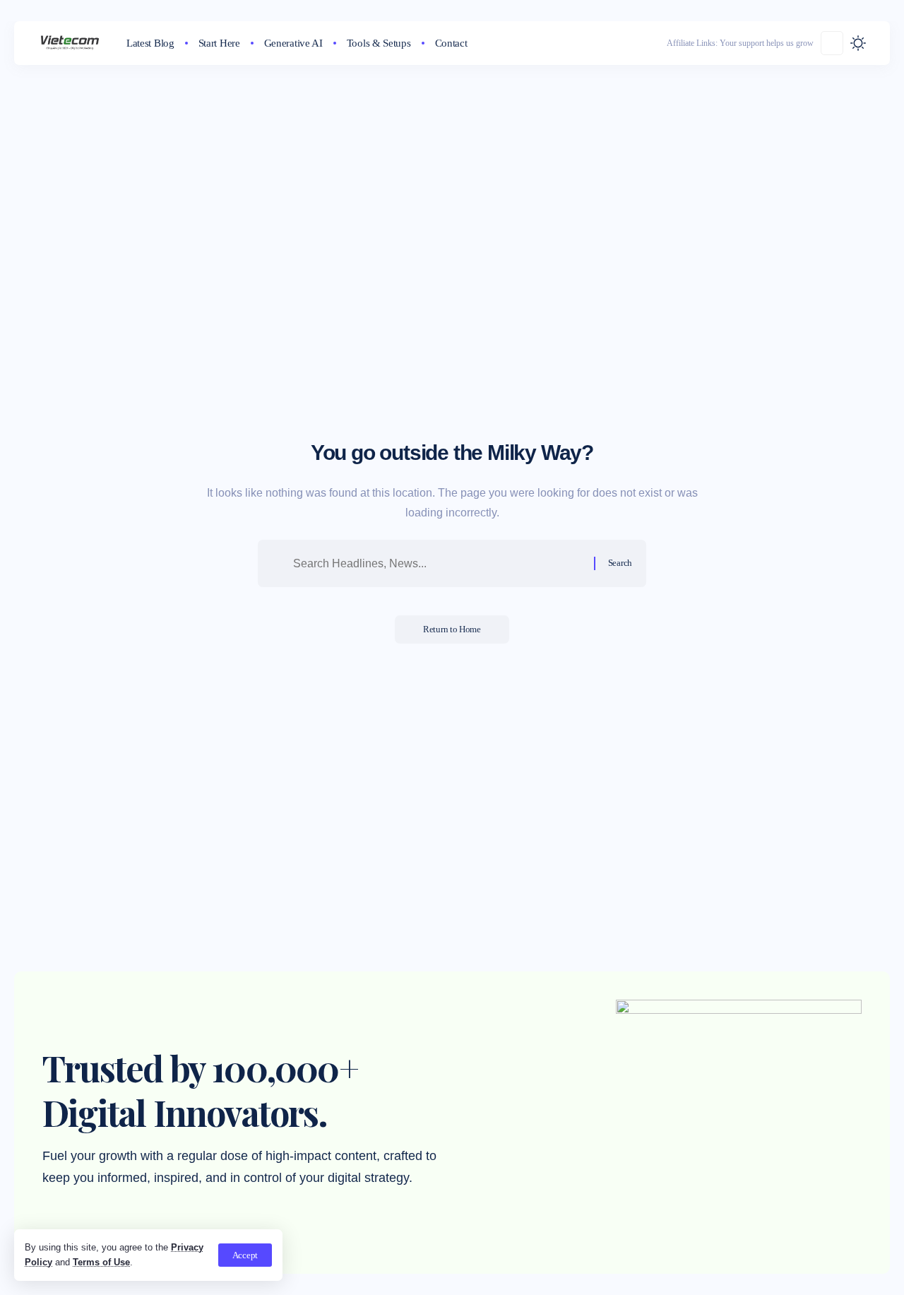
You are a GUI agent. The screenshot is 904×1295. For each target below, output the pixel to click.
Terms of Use (101, 1262)
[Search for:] (438, 563)
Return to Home (452, 629)
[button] (245, 1255)
